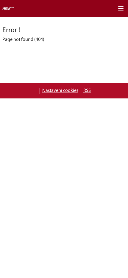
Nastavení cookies (60, 90)
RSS (87, 90)
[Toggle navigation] (121, 8)
